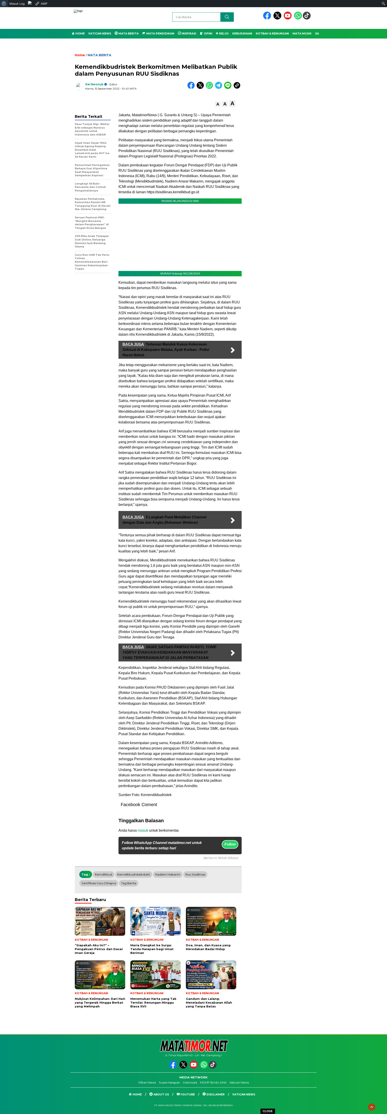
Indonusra (190, 1082)
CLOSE (268, 1111)
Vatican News (99, 33)
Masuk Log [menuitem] (17, 3)
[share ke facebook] (192, 88)
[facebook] (268, 18)
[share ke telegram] (219, 88)
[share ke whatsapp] (210, 88)
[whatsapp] (298, 18)
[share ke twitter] (201, 88)
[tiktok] (307, 18)
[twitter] (278, 18)
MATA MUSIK (302, 33)
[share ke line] (228, 88)
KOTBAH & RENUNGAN (272, 33)
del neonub (94, 84)
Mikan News (147, 1082)
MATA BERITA (99, 55)
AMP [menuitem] (44, 3)
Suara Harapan (169, 1082)
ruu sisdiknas (195, 874)
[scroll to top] (372, 1107)
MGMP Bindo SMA (213, 1082)
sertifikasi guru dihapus (99, 883)
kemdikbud (103, 874)
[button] (218, 104)
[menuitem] (4, 3)
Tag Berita (128, 883)
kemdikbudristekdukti (133, 874)
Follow (230, 844)
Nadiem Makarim (167, 874)
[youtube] (288, 18)
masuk (143, 830)
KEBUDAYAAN (242, 33)
